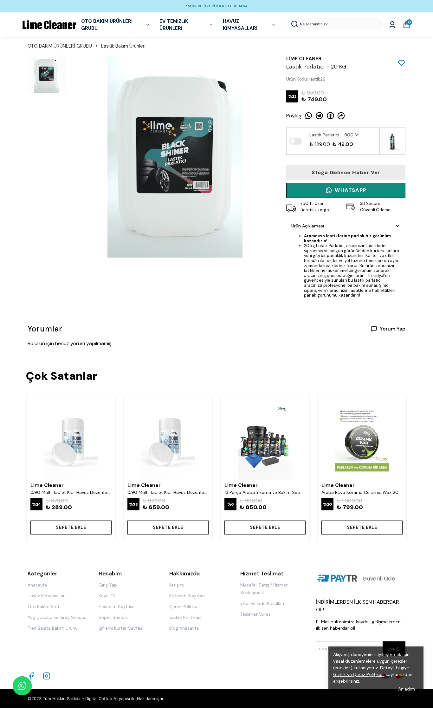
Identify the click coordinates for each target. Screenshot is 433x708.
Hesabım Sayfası (116, 606)
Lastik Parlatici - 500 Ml (334, 135)
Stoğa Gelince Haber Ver (346, 172)
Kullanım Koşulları (187, 596)
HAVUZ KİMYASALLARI (240, 25)
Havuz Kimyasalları (47, 596)
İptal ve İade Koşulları (262, 603)
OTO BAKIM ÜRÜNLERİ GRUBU (106, 25)
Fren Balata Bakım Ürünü (53, 628)
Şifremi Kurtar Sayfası (121, 628)
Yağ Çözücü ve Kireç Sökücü (57, 617)
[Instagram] (46, 676)
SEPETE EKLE (71, 527)
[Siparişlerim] (392, 25)
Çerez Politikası (185, 606)
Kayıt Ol (107, 596)
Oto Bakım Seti (43, 606)
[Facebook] (31, 676)
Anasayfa (37, 585)
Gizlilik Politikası (185, 617)
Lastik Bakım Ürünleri (123, 46)
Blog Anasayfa (184, 628)
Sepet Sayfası (113, 617)
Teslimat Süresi (256, 614)
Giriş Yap (108, 585)
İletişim (176, 585)
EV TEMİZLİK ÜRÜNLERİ (173, 25)
